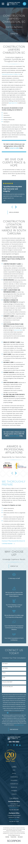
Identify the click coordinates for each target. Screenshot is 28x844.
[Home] (13, 4)
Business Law (14, 787)
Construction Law (14, 783)
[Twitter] (11, 745)
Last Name (5, 668)
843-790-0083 (14, 742)
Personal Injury (14, 780)
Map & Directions (14, 807)
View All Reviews (14, 212)
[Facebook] (8, 745)
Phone (3, 672)
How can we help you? (7, 686)
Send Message (14, 729)
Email (3, 677)
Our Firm (14, 773)
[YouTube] (17, 745)
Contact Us (14, 34)
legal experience (13, 103)
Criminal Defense (14, 777)
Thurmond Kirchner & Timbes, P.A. (11, 74)
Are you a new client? (7, 682)
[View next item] (16, 207)
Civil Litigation (14, 790)
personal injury (18, 330)
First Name (5, 663)
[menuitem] (7, 837)
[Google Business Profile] (20, 745)
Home (14, 770)
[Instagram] (14, 745)
